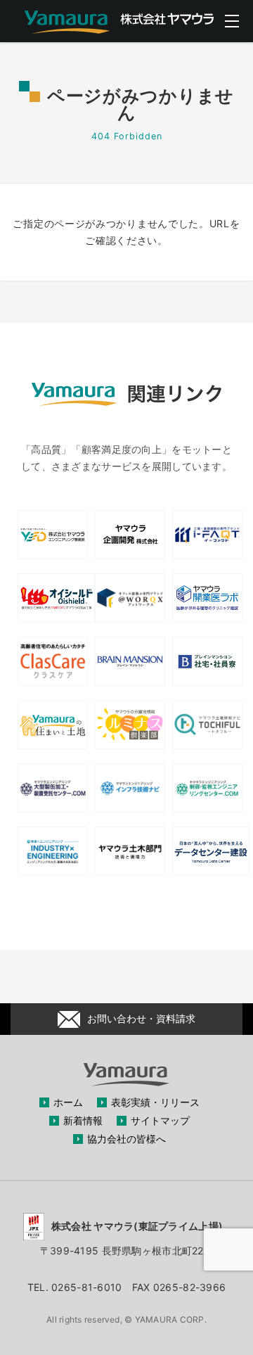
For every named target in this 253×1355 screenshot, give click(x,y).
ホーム (68, 1102)
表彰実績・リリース (155, 1102)
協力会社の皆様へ (126, 1139)
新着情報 (83, 1120)
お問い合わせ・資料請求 (141, 1018)
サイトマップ (160, 1120)
